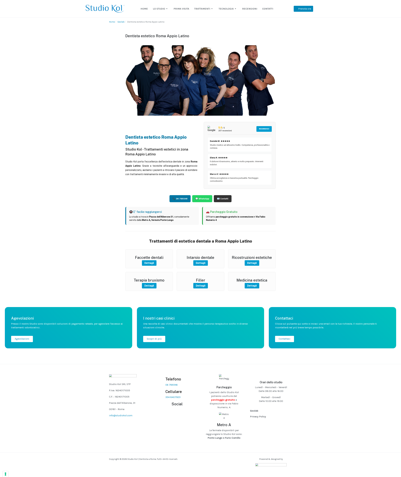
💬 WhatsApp (202, 198)
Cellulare (173, 391)
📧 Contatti (222, 198)
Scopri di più (154, 338)
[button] (160, 9)
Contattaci (284, 338)
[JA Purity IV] (105, 8)
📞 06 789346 (180, 198)
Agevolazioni (22, 338)
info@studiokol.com (120, 415)
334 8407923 (172, 397)
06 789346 (171, 384)
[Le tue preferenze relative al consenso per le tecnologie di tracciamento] (5, 474)
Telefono (173, 379)
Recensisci (264, 129)
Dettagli (149, 263)
